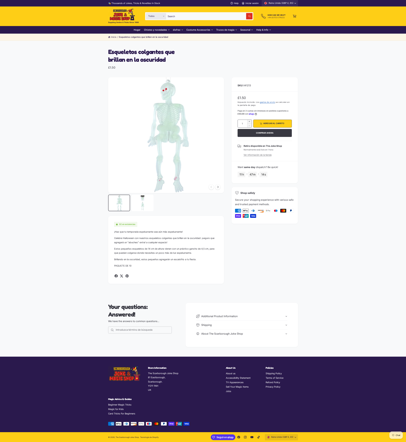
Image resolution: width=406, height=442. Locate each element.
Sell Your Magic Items (237, 386)
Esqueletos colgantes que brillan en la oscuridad (143, 37)
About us (231, 373)
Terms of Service (274, 377)
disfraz (176, 29)
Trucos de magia (225, 29)
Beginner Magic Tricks (119, 404)
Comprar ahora (264, 133)
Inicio (113, 37)
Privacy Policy (273, 386)
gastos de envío (267, 102)
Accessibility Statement (238, 377)
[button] (294, 16)
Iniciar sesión (252, 3)
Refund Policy (273, 382)
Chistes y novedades (155, 29)
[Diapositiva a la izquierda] (211, 187)
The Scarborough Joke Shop (127, 437)
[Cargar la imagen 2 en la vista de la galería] (143, 203)
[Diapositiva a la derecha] (217, 187)
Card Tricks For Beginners (121, 413)
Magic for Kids (116, 409)
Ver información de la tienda (258, 155)
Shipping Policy (274, 373)
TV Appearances (235, 382)
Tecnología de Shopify (149, 437)
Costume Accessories (198, 29)
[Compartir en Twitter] (121, 276)
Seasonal (245, 29)
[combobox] (210, 16)
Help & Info (262, 29)
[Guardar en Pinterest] (127, 276)
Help (236, 3)
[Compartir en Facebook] (116, 276)
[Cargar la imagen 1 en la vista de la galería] (119, 203)
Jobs (228, 391)
